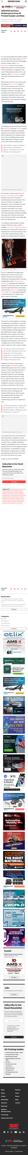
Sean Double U (15, 74)
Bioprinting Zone (10, 1068)
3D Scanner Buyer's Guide (12, 1054)
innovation (16, 494)
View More (14, 609)
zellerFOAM (13, 365)
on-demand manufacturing (18, 495)
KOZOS (3, 292)
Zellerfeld (23, 59)
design (8, 490)
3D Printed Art (5, 621)
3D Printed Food (5, 623)
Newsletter (4, 1099)
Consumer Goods (5, 21)
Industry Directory (7, 1118)
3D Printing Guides (14, 1049)
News (3, 1090)
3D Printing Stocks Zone (12, 1072)
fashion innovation (7, 492)
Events (3, 1096)
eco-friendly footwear (16, 490)
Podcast (17, 1090)
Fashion (12, 21)
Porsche (18, 128)
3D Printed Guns (5, 625)
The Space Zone (10, 1070)
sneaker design (16, 500)
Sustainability (18, 21)
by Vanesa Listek (12, 19)
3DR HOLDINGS (14, 1145)
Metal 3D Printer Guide (11, 1056)
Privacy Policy (9, 1151)
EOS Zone (8, 1062)
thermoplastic (12, 503)
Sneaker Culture (6, 500)
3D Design (3, 618)
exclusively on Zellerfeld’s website (16, 227)
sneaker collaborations (17, 498)
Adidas (5, 128)
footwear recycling (7, 494)
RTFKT (10, 292)
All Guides (8, 1074)
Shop (16, 1099)
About (3, 1093)
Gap (9, 128)
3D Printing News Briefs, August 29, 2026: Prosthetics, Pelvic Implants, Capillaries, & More (12, 600)
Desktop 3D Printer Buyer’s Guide (14, 1052)
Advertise (4, 1106)
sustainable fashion (11, 501)
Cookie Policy (19, 1151)
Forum (17, 1096)
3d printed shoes (14, 489)
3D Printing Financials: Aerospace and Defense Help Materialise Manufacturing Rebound (13, 605)
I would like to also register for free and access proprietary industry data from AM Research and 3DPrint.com (13, 1028)
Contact (17, 1103)
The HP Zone (9, 1066)
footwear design (17, 492)
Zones (17, 1093)
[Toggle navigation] (2, 1)
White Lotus (13, 290)
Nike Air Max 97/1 (13, 84)
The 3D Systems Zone (11, 1064)
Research (4, 1103)
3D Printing (19, 19)
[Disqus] (14, 525)
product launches (7, 497)
